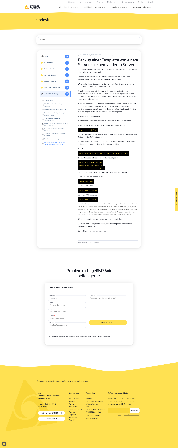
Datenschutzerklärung (103, 336)
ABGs (119, 415)
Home (79, 54)
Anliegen (52, 295)
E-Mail (52, 315)
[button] (4, 444)
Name (51, 302)
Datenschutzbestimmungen (131, 415)
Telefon (52, 322)
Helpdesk (85, 54)
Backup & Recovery (95, 54)
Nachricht (93, 295)
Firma (51, 309)
